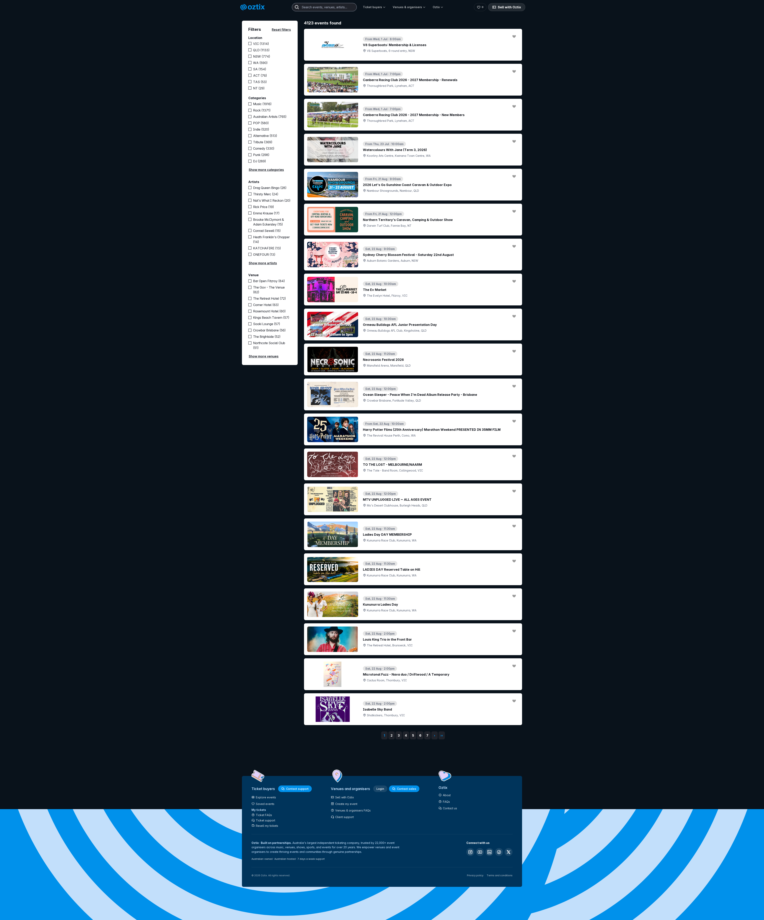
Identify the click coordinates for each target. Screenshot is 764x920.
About (447, 795)
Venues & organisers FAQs (353, 810)
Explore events (266, 797)
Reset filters (281, 30)
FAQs (446, 801)
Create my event (346, 804)
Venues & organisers (407, 7)
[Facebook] (499, 852)
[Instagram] (470, 852)
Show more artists (263, 263)
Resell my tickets (267, 825)
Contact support (297, 788)
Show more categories (266, 170)
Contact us (450, 808)
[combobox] (324, 7)
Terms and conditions (500, 875)
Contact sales (406, 788)
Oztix (436, 7)
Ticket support (265, 820)
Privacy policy (475, 875)
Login (380, 788)
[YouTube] (480, 852)
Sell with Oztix (509, 7)
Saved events (265, 804)
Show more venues (264, 356)
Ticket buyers (372, 7)
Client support (344, 817)
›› (441, 735)
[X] (509, 852)
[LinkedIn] (489, 852)
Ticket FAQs (264, 815)
